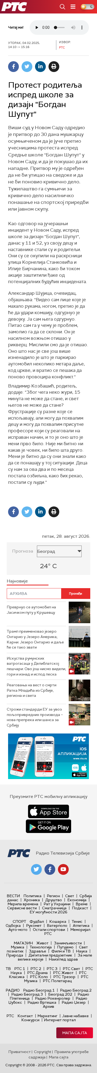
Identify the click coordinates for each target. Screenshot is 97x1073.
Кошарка (57, 921)
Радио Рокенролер (52, 998)
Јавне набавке (75, 1015)
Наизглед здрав (63, 959)
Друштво (53, 899)
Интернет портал (60, 1019)
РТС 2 (35, 968)
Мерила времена (23, 903)
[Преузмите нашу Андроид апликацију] (48, 826)
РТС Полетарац (57, 980)
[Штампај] (53, 66)
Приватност (19, 1051)
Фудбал (37, 921)
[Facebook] (13, 66)
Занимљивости (68, 943)
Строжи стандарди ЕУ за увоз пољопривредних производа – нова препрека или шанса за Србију (35, 717)
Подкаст (80, 908)
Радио (13, 990)
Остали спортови (49, 929)
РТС (10, 1015)
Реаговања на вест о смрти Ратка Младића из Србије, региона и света (31, 690)
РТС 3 (52, 968)
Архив (48, 1006)
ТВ (8, 968)
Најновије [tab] (17, 581)
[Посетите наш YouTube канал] (63, 869)
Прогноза (22, 551)
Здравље (37, 951)
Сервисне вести (22, 908)
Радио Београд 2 (76, 990)
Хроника (32, 899)
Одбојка (13, 925)
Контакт (25, 1015)
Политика (32, 895)
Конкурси (30, 1019)
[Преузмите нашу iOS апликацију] (48, 811)
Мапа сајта (74, 1032)
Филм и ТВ (61, 951)
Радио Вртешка (41, 1002)
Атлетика (81, 925)
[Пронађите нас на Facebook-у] (49, 869)
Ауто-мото (17, 929)
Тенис (77, 921)
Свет (69, 895)
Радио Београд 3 (27, 994)
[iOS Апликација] (48, 756)
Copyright (42, 1051)
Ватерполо (57, 925)
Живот (42, 943)
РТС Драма (37, 972)
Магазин (23, 943)
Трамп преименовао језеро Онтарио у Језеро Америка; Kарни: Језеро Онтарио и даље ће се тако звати (35, 639)
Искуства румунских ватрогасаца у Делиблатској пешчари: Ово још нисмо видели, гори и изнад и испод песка (36, 666)
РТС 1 (19, 968)
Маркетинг (47, 1015)
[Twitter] (27, 66)
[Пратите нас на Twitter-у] (36, 869)
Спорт (19, 921)
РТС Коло (39, 976)
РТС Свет (71, 968)
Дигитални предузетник (50, 955)
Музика (17, 947)
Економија (76, 899)
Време (82, 903)
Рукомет (33, 925)
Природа (14, 955)
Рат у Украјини (57, 903)
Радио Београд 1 (39, 990)
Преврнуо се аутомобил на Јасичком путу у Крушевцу (31, 610)
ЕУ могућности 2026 (48, 912)
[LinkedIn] (40, 66)
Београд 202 (60, 994)
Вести (13, 895)
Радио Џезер (74, 1002)
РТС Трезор (64, 976)
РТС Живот (63, 972)
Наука (81, 951)
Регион (53, 895)
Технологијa (41, 947)
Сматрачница (54, 908)
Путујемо (65, 947)
